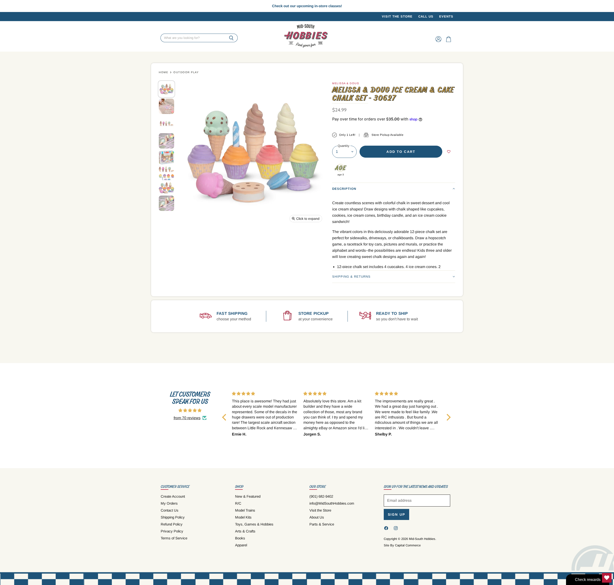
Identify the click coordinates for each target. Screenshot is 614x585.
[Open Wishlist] (607, 578)
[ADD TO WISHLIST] (448, 151)
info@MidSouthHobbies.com (331, 503)
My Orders (169, 503)
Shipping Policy (173, 517)
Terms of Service (174, 538)
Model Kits (243, 517)
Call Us (425, 16)
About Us (316, 517)
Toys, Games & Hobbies (254, 524)
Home (163, 72)
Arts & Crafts (245, 531)
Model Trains (245, 510)
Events (446, 16)
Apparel (241, 545)
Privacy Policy (172, 531)
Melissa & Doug (345, 83)
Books (240, 538)
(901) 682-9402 (321, 496)
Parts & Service (321, 524)
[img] (190, 410)
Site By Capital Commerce (402, 545)
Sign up (396, 514)
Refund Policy (172, 524)
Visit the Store (397, 16)
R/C (238, 503)
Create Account (173, 496)
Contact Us (169, 510)
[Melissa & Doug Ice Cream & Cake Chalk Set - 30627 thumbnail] (166, 89)
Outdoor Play (186, 72)
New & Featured (247, 496)
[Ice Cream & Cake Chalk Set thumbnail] (166, 157)
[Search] (231, 38)
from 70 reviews (187, 418)
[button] (393, 189)
